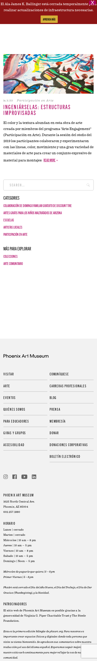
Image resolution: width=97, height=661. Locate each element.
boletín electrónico (65, 456)
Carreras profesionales (68, 385)
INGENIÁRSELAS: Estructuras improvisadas (37, 109)
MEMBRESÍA (58, 421)
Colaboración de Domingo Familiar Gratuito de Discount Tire (37, 205)
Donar (54, 432)
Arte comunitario (13, 263)
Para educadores (16, 421)
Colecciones (10, 256)
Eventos (9, 397)
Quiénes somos (14, 409)
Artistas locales (12, 227)
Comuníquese (59, 374)
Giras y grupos (14, 432)
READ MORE (49, 160)
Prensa (55, 409)
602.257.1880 (11, 512)
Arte (6, 385)
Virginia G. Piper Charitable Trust (46, 615)
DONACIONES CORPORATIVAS (69, 444)
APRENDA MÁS (49, 19)
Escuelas (8, 220)
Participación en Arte (15, 234)
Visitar (8, 374)
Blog (53, 397)
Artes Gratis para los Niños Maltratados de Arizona (32, 212)
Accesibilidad (13, 444)
